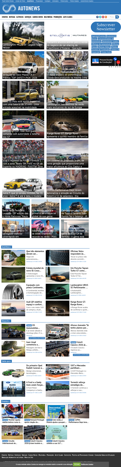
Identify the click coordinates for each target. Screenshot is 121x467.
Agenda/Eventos (98, 36)
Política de (87, 464)
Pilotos (114, 47)
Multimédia (48, 16)
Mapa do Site (28, 457)
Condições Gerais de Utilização (105, 455)
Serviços (24, 455)
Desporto (5, 321)
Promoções (58, 16)
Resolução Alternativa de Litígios (12, 457)
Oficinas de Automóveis (101, 44)
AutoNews (6, 247)
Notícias (10, 455)
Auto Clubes (59, 455)
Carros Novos (37, 16)
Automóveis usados (110, 41)
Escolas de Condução (100, 49)
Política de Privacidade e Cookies (82, 455)
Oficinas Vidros (104, 47)
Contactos (67, 455)
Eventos (5, 16)
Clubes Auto (106, 52)
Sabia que (6, 361)
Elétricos (18, 455)
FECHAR (77, 464)
